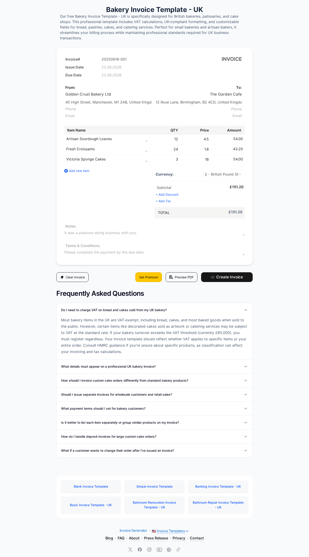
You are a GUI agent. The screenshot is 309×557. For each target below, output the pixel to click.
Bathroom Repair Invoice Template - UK (218, 505)
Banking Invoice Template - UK (218, 486)
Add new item (79, 171)
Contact (197, 538)
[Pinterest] (168, 550)
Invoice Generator (133, 530)
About (134, 538)
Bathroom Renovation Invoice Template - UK (154, 505)
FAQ (121, 538)
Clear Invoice (75, 277)
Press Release (156, 538)
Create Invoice (229, 277)
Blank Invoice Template (91, 486)
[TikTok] (178, 550)
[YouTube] (159, 550)
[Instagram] (149, 550)
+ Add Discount (167, 194)
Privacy (179, 538)
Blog (109, 538)
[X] (130, 550)
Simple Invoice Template (154, 486)
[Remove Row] (245, 139)
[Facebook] (140, 550)
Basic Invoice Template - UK (91, 505)
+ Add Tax (163, 201)
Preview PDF (184, 277)
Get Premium (148, 277)
